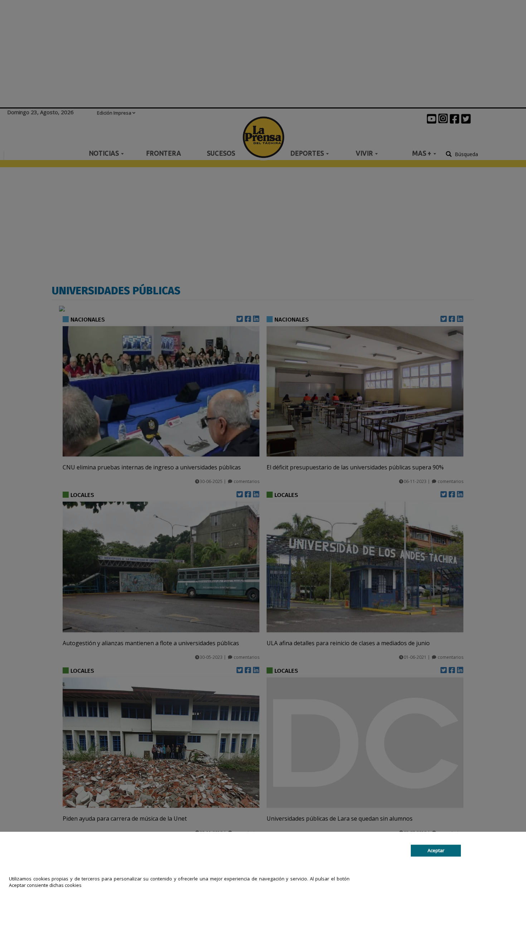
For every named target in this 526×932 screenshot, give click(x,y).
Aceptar (436, 850)
